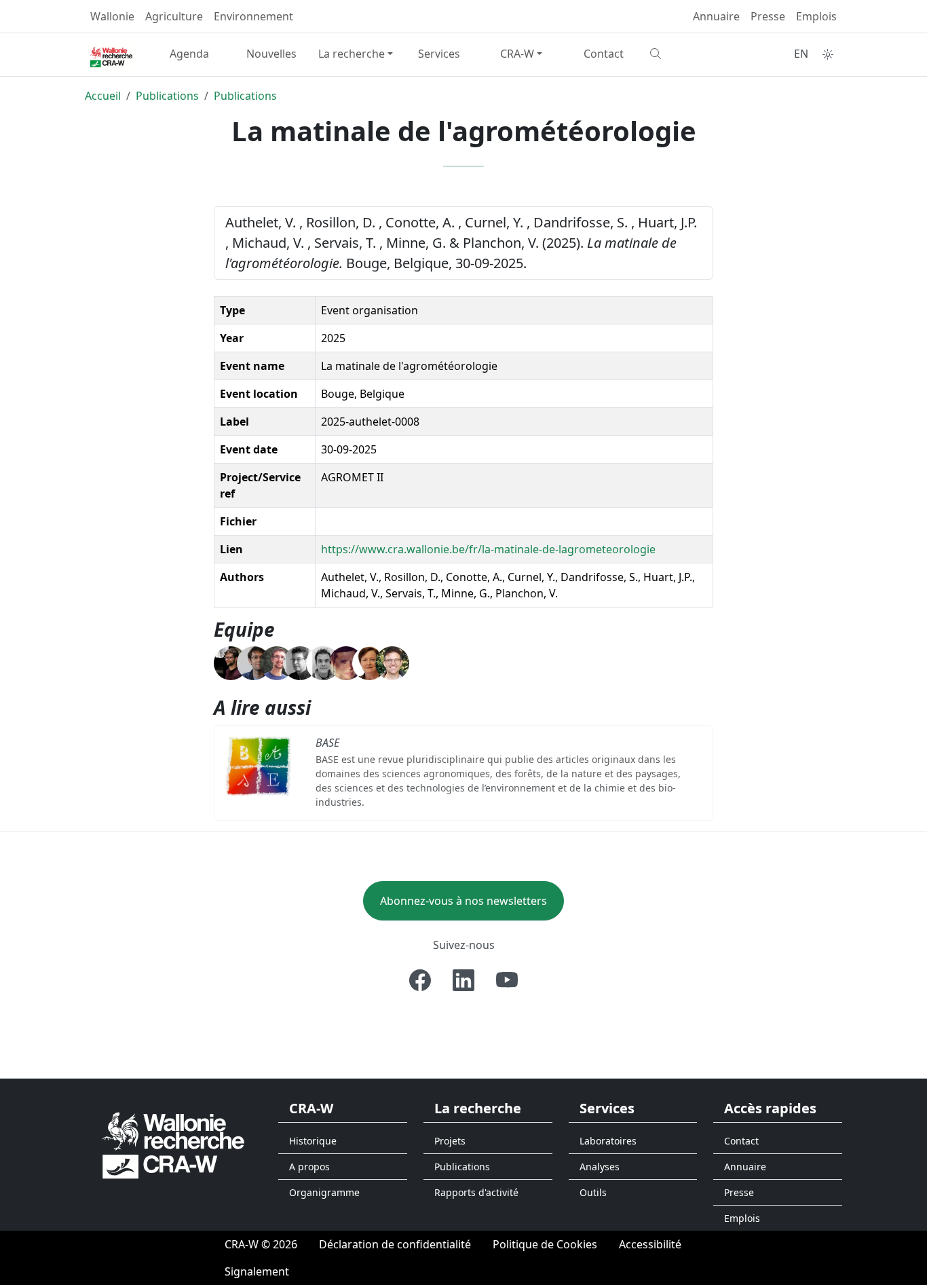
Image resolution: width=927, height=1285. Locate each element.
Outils (593, 1192)
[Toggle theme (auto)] (828, 54)
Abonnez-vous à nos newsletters (463, 900)
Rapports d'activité (476, 1192)
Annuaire (716, 16)
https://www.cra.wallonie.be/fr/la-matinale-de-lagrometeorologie (488, 549)
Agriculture (174, 16)
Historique (313, 1140)
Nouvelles (271, 53)
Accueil (103, 95)
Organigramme (324, 1192)
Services (439, 53)
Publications (167, 95)
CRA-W (517, 53)
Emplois (816, 16)
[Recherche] (686, 53)
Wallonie (112, 16)
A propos (309, 1166)
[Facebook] (420, 980)
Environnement (253, 16)
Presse (768, 16)
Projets (450, 1140)
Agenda (189, 53)
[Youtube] (507, 980)
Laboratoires (608, 1140)
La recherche (351, 53)
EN (801, 53)
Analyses (600, 1166)
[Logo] (173, 1144)
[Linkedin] (463, 980)
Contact (604, 53)
